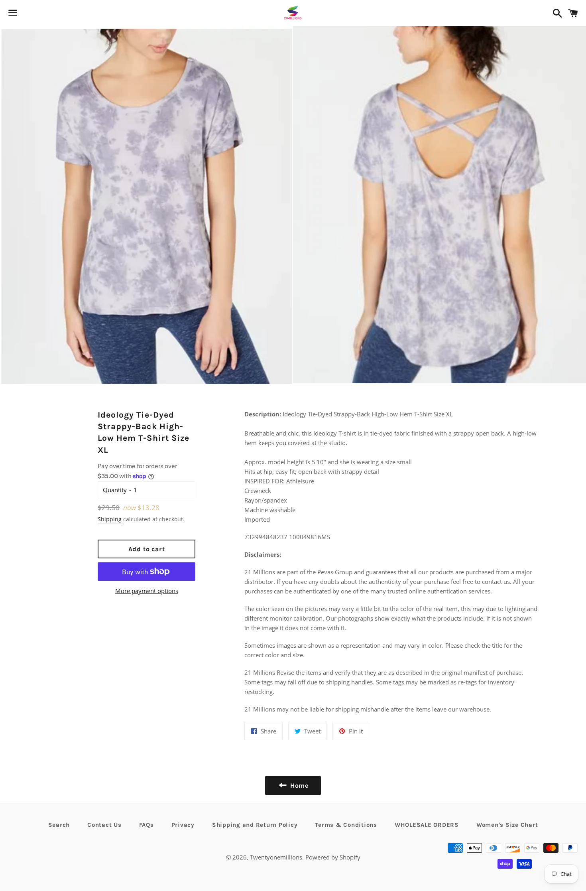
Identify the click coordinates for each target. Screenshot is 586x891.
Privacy (183, 824)
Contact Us (104, 824)
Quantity (115, 490)
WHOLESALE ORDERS (427, 824)
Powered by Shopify (332, 857)
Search (59, 824)
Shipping (110, 519)
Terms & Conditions (346, 824)
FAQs (146, 824)
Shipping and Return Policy (255, 824)
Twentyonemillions (276, 857)
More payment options (146, 591)
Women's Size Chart (507, 824)
